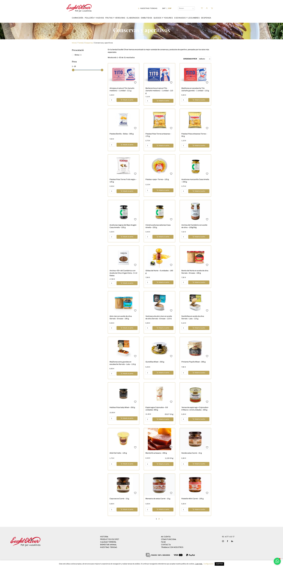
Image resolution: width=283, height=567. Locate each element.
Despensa (206, 18)
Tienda (80, 43)
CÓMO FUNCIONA (168, 539)
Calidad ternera (108, 542)
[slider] (73, 70)
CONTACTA (166, 544)
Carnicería (77, 18)
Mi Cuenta (166, 536)
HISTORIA (104, 536)
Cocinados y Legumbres (187, 18)
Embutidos (146, 18)
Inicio (74, 43)
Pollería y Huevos (94, 18)
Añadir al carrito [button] (128, 100)
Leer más (199, 564)
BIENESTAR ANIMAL (108, 544)
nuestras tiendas (148, 8)
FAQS (163, 542)
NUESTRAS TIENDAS (108, 547)
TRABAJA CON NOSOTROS (172, 547)
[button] (277, 561)
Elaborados (133, 18)
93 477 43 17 (228, 536)
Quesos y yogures (163, 18)
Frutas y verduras (115, 18)
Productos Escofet (109, 539)
